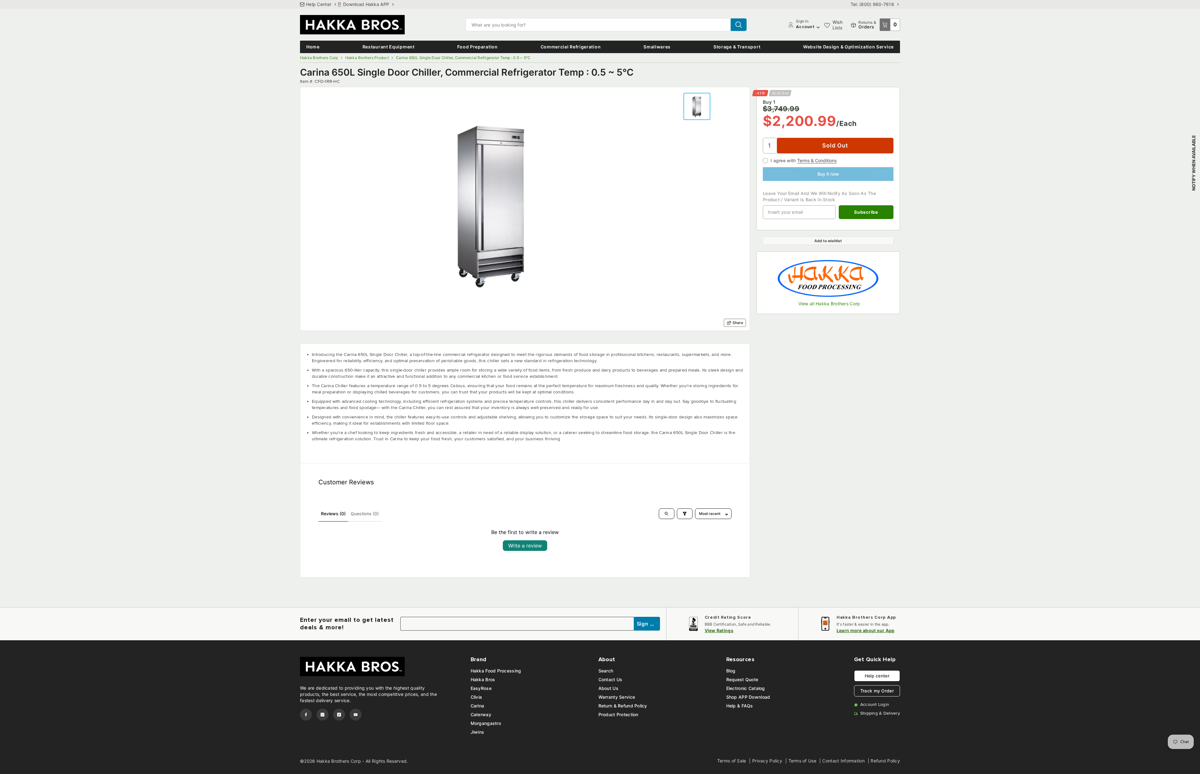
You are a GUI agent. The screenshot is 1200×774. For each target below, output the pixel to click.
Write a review (525, 545)
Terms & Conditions (817, 160)
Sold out (835, 145)
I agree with (783, 160)
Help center (877, 675)
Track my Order (877, 690)
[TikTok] (339, 715)
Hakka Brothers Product (367, 57)
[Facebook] (306, 715)
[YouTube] (356, 715)
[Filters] (684, 513)
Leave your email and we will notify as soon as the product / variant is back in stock (819, 196)
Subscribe (866, 212)
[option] (492, 202)
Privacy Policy (767, 760)
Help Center (318, 4)
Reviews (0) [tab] (333, 513)
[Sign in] (790, 24)
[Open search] (666, 513)
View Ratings (719, 630)
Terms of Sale (731, 760)
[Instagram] (322, 715)
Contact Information (843, 760)
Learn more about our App (866, 630)
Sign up (647, 624)
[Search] (606, 24)
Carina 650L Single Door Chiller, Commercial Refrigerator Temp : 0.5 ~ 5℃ (463, 57)
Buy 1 (769, 102)
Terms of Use (802, 760)
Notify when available (1193, 163)
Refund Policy (885, 760)
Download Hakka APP (366, 4)
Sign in (802, 21)
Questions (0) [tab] (365, 513)
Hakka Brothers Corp (319, 57)
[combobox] (598, 24)
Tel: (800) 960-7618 (872, 4)
